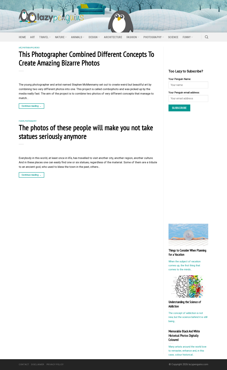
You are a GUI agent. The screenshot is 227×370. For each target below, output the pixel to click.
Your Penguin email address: (184, 92)
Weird (37, 47)
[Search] (206, 37)
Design (93, 37)
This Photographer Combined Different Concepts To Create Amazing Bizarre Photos (86, 58)
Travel (43, 37)
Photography (152, 37)
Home (22, 37)
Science (173, 37)
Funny (187, 37)
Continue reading (31, 106)
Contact (24, 364)
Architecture (113, 37)
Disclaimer (37, 364)
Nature (59, 37)
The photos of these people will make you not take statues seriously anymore (86, 132)
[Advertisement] (193, 168)
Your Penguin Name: (180, 79)
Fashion (131, 37)
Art (32, 37)
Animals (76, 37)
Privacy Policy (55, 364)
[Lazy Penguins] (51, 16)
